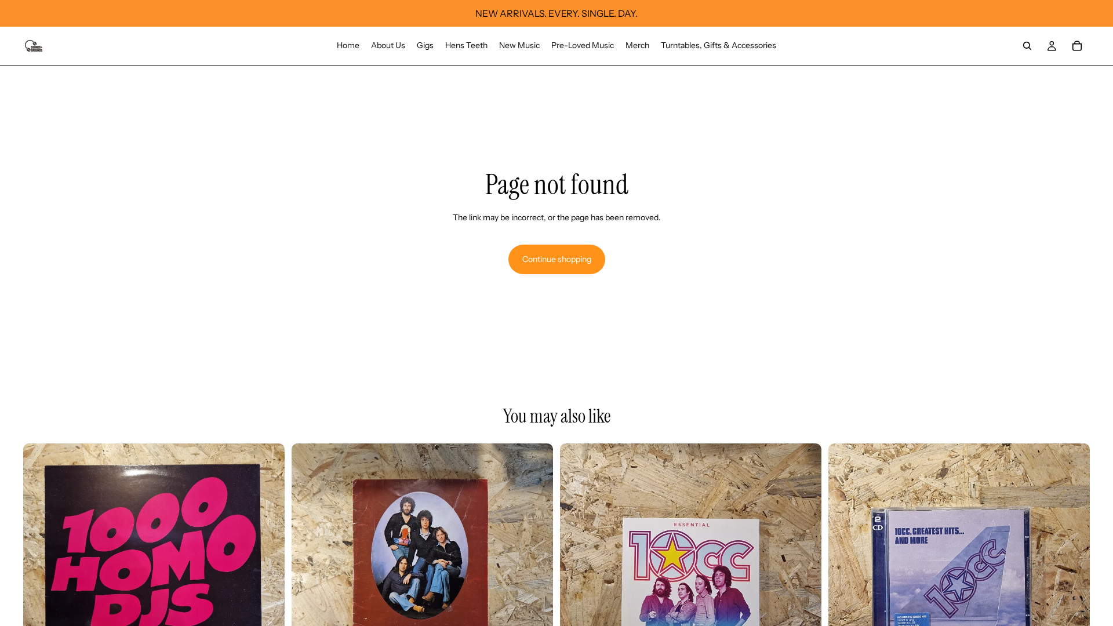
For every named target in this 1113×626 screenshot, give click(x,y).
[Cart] (1077, 46)
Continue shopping (556, 259)
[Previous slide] (40, 574)
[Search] (1027, 46)
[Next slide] (267, 574)
